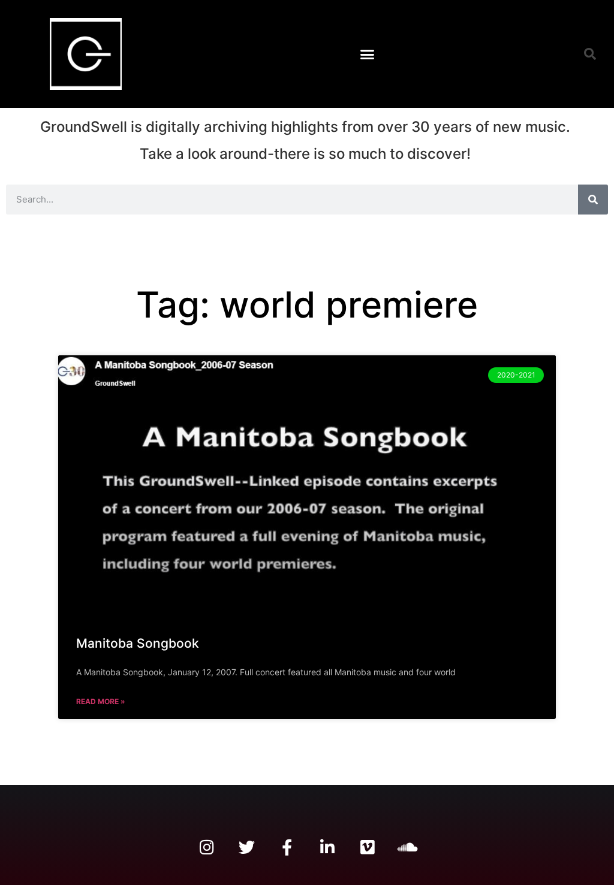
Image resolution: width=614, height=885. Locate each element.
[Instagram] (206, 847)
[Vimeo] (367, 847)
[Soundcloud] (407, 847)
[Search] (593, 200)
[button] (367, 54)
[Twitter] (247, 847)
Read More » (100, 701)
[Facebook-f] (287, 847)
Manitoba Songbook (137, 643)
